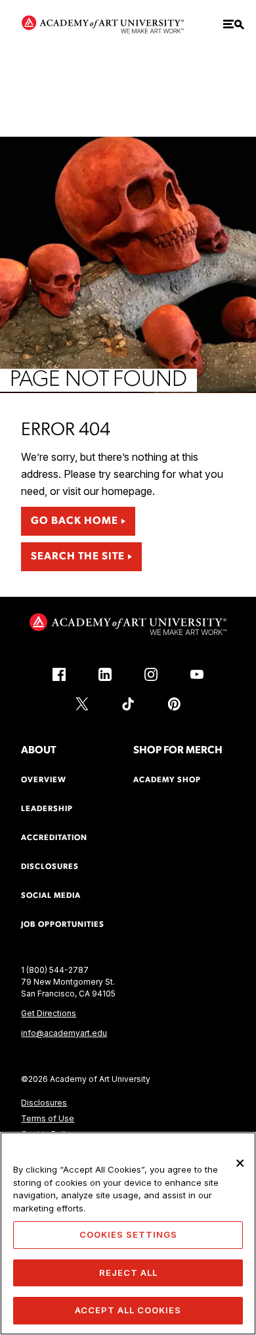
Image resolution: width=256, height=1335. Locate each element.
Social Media (51, 896)
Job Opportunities (62, 925)
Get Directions (48, 1013)
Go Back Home (74, 521)
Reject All (128, 1272)
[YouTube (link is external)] (196, 674)
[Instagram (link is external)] (151, 674)
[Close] (240, 1162)
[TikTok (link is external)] (128, 704)
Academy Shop (167, 780)
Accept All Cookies (128, 1310)
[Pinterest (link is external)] (174, 704)
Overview (43, 780)
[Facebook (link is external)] (59, 674)
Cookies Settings (128, 1234)
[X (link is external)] (82, 704)
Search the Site (78, 556)
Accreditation (54, 838)
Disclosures (44, 1103)
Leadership (47, 809)
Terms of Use (47, 1118)
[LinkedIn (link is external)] (105, 674)
